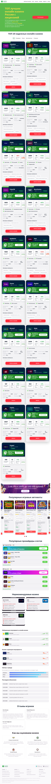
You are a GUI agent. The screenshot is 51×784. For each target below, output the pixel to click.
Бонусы (36, 1)
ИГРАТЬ (13, 87)
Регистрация (40, 17)
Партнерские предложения (19, 772)
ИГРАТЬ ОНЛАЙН (37, 84)
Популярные (18, 38)
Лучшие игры (29, 771)
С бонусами (36, 38)
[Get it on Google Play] (39, 766)
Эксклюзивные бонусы (6, 772)
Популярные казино (5, 771)
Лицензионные (16, 774)
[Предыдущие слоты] (2, 518)
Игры (33, 1)
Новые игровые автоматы (31, 774)
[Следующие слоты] (49, 518)
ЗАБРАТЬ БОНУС (25, 491)
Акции (40, 774)
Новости (45, 1)
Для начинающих (42, 776)
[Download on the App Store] (46, 766)
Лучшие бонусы (17, 771)
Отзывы (40, 1)
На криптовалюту (17, 776)
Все (14, 38)
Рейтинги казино (27, 1)
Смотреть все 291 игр (7, 564)
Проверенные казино (5, 776)
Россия (23, 38)
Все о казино (41, 771)
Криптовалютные (29, 38)
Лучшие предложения (6, 774)
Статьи (48, 1)
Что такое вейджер (42, 772)
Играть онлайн (37, 133)
